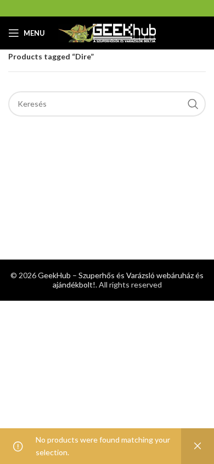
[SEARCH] (193, 104)
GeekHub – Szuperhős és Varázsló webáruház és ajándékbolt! (121, 279)
